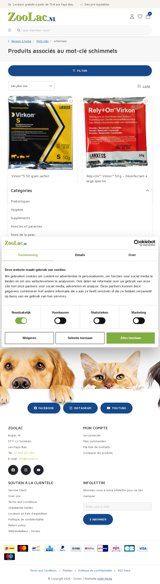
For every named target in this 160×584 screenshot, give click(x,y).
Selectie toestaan (80, 338)
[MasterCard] (23, 548)
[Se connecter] (132, 16)
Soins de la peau (23, 234)
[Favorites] (140, 16)
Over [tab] (132, 255)
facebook (46, 408)
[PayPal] (63, 548)
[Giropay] (103, 548)
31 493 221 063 (24, 453)
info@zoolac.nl (28, 458)
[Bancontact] (36, 548)
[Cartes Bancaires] (129, 548)
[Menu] (9, 30)
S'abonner (98, 519)
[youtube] (39, 470)
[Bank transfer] (76, 548)
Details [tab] (80, 255)
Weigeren (29, 338)
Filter (82, 70)
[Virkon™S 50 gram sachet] (42, 132)
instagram (82, 408)
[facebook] (13, 470)
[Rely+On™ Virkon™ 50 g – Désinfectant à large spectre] (117, 132)
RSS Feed (124, 570)
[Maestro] (9, 556)
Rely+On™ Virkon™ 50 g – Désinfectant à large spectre (116, 178)
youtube (119, 408)
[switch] (60, 320)
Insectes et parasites (26, 226)
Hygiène (17, 209)
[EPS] (116, 548)
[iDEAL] (9, 548)
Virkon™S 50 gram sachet (30, 176)
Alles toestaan (130, 338)
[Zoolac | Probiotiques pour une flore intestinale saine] (32, 16)
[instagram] (26, 470)
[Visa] (143, 548)
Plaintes (67, 570)
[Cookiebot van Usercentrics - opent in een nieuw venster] (137, 243)
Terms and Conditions (43, 570)
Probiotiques (20, 201)
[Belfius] (89, 548)
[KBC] (49, 548)
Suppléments (20, 218)
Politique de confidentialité (95, 570)
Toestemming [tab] (28, 255)
